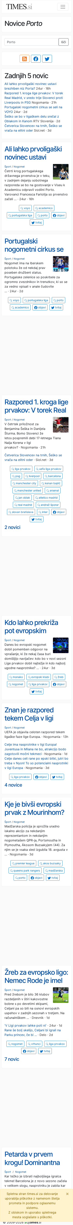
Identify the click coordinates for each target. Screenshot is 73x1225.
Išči (63, 42)
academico (45, 208)
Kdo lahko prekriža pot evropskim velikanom (31, 630)
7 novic (11, 1059)
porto (43, 215)
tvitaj (38, 222)
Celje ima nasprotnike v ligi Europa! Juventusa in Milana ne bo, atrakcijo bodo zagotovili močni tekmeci (35, 749)
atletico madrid (48, 497)
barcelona (54, 476)
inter (44, 512)
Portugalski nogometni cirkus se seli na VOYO (33, 249)
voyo (26, 208)
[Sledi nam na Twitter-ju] (47, 59)
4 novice (13, 785)
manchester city (25, 483)
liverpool (34, 476)
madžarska (55, 870)
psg (17, 476)
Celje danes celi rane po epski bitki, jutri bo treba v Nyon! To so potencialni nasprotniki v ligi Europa (36, 763)
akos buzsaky (51, 863)
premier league (24, 863)
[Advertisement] (36, 355)
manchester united (29, 490)
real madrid (24, 504)
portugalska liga (21, 215)
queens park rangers (26, 870)
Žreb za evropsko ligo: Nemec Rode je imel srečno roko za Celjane (36, 984)
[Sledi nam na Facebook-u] (36, 59)
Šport (7, 166)
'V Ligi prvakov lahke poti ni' (25, 1025)
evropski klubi (40, 677)
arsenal (54, 490)
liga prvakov (22, 468)
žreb (60, 677)
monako (17, 677)
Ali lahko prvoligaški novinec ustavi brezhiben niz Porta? (34, 157)
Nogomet (19, 166)
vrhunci (35, 1043)
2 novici (12, 527)
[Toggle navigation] (62, 7)
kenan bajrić (52, 483)
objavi (60, 215)
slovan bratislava (22, 512)
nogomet (17, 684)
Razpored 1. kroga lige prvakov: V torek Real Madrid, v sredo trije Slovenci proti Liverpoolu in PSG (33, 97)
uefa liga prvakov (49, 468)
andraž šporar (49, 504)
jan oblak (24, 497)
